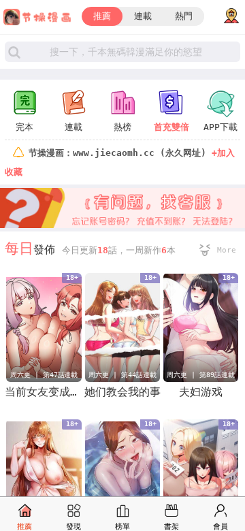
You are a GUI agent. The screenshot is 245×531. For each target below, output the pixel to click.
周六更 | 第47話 (37, 375)
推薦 (102, 16)
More (226, 250)
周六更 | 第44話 (115, 375)
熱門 (184, 16)
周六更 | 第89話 (194, 375)
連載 (143, 16)
